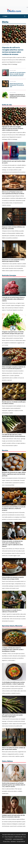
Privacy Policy (6, 841)
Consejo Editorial (21, 841)
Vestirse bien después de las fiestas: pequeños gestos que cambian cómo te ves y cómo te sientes (13, 784)
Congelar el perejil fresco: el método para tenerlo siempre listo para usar (17, 96)
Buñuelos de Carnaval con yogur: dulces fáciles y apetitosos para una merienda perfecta (14, 474)
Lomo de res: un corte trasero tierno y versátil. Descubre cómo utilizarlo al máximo (17, 74)
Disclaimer (13, 841)
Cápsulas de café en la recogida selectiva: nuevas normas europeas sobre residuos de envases (12, 128)
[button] (25, 16)
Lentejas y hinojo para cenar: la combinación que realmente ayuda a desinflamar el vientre (12, 649)
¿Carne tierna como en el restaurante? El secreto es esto (17, 85)
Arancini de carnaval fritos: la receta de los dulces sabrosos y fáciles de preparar (13, 508)
